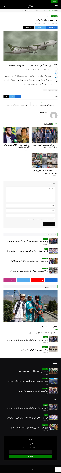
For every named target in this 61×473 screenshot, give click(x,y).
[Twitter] (56, 73)
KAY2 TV (54, 1)
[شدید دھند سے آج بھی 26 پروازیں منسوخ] (30, 46)
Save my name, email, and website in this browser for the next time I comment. (39, 219)
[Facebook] (56, 69)
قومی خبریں (54, 16)
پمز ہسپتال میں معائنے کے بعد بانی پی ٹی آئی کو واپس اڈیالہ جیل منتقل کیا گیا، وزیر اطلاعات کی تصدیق (16, 146)
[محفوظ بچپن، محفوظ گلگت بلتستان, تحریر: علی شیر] (30, 306)
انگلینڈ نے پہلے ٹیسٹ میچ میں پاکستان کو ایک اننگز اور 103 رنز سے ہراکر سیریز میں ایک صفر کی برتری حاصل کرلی (27, 251)
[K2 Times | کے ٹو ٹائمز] (30, 6)
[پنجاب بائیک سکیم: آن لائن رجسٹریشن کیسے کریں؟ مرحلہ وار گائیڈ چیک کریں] (53, 371)
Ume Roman (44, 112)
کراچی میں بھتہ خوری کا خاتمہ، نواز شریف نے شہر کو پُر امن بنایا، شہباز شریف (17, 105)
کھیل (46, 248)
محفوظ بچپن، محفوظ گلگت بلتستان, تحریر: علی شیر (49, 327)
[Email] (56, 81)
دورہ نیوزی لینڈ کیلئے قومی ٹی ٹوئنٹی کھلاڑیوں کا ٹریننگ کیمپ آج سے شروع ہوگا (43, 105)
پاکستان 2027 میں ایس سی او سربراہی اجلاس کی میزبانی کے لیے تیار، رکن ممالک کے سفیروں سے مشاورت (45, 146)
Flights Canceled (53, 90)
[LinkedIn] (56, 77)
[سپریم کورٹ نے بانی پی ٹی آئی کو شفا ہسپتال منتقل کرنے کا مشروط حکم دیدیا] (53, 349)
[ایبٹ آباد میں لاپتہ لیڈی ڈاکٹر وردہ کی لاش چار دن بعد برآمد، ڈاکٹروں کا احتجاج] (53, 390)
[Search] (4, 6)
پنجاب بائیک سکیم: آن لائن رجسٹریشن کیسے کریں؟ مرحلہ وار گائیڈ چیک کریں (33, 371)
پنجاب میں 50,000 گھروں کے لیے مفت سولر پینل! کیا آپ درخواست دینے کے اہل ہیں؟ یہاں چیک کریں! (27, 381)
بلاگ (56, 329)
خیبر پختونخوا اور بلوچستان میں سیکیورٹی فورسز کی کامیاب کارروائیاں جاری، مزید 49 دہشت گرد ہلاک (45, 172)
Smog (45, 90)
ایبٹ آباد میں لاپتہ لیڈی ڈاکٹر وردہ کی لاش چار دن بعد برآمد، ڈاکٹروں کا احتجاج (33, 391)
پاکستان (45, 238)
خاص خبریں (45, 258)
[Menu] (56, 6)
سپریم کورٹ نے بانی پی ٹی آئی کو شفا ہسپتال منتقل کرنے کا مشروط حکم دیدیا (34, 350)
